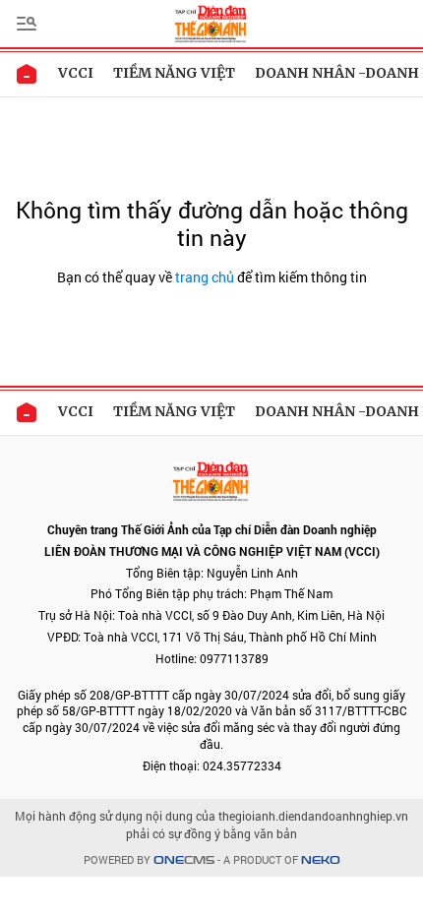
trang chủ (204, 277)
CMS (183, 860)
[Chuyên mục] (26, 23)
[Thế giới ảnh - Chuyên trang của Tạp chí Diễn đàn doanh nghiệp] (211, 22)
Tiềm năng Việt (174, 73)
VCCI (75, 73)
